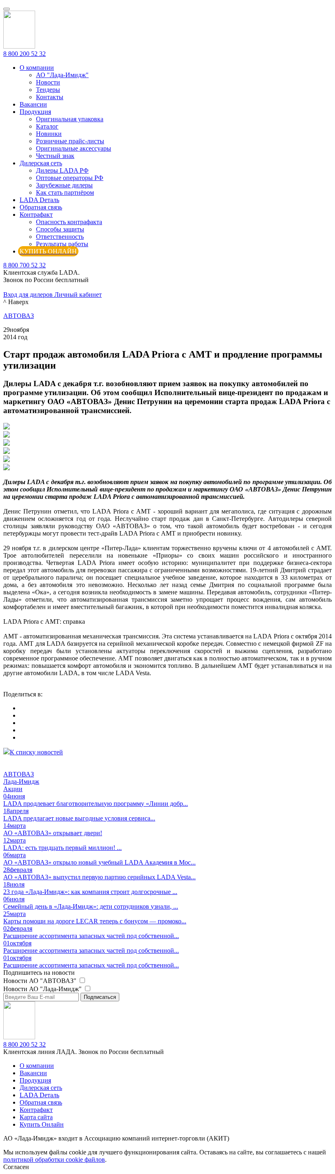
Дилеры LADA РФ (62, 170)
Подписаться (100, 997)
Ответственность (60, 236)
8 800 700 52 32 (24, 265)
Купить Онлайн (42, 1124)
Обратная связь (41, 207)
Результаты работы (62, 243)
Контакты (49, 96)
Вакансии (33, 104)
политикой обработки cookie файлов (54, 1159)
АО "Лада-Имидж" (62, 74)
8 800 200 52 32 (24, 53)
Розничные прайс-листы (70, 141)
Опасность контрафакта (69, 221)
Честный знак (55, 155)
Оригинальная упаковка (69, 119)
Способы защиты (60, 229)
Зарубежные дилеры (64, 185)
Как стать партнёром (65, 192)
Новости (48, 82)
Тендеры (48, 89)
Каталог (47, 126)
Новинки (49, 133)
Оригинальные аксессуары (73, 148)
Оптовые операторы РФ (69, 177)
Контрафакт (36, 214)
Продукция (35, 111)
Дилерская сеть (41, 163)
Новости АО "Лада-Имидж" (43, 988)
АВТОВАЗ (18, 315)
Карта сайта (36, 1117)
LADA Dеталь (39, 199)
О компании (37, 67)
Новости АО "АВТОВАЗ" (40, 980)
